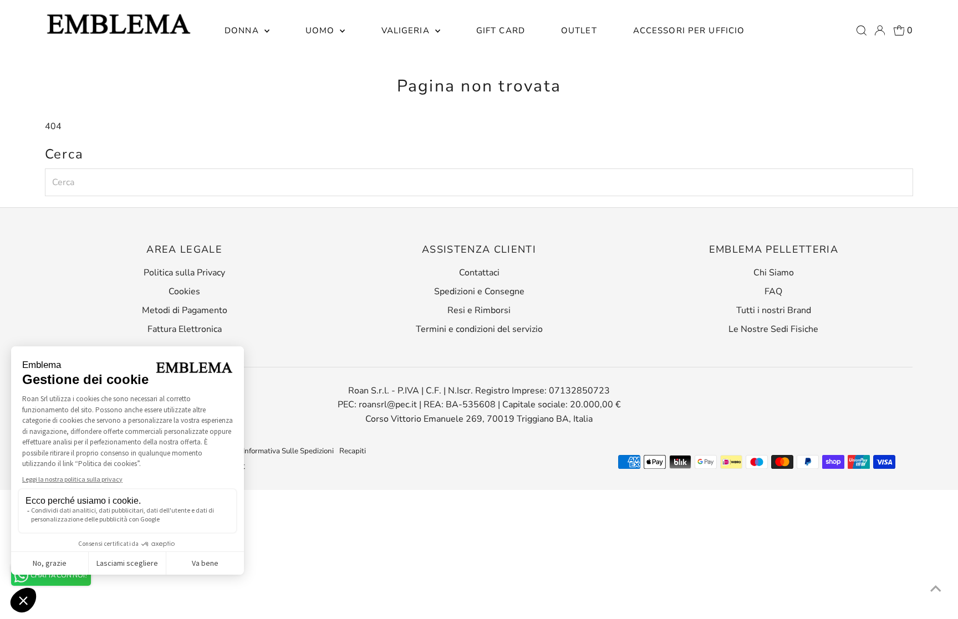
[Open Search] (862, 30)
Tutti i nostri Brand (773, 310)
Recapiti (352, 451)
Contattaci (479, 273)
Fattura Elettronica (184, 329)
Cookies (184, 291)
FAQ (773, 291)
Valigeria (406, 30)
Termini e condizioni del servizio (479, 329)
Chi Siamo (773, 273)
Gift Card (500, 30)
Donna (243, 30)
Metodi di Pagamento (184, 310)
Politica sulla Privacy (184, 273)
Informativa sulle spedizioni (288, 451)
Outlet (579, 30)
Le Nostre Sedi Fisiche (773, 329)
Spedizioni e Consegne (479, 291)
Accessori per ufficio (689, 30)
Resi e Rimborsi (479, 310)
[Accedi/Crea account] (880, 30)
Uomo (321, 30)
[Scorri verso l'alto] (936, 588)
